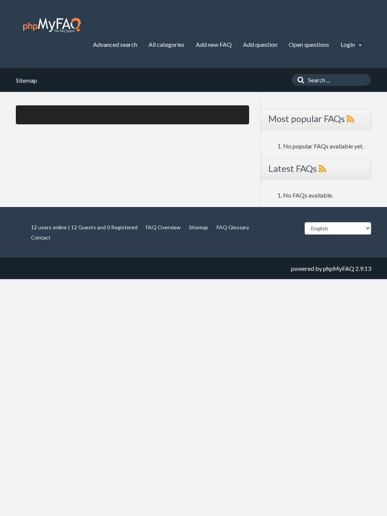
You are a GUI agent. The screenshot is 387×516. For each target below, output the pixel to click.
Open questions (309, 44)
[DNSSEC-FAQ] (52, 25)
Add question (260, 44)
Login (348, 44)
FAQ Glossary (233, 227)
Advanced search (115, 44)
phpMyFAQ (338, 268)
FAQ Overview (163, 227)
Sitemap (198, 227)
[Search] (299, 80)
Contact (41, 237)
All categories (166, 44)
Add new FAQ (214, 44)
